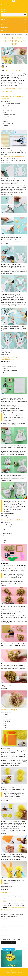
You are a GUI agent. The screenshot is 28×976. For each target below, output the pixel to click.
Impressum (4, 11)
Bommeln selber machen (15, 572)
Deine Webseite (4, 935)
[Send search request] (25, 14)
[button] (25, 19)
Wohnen (3, 24)
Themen (3, 7)
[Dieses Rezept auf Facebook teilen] (10, 70)
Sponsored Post (5, 4)
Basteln (3, 19)
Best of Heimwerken (13, 970)
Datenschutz (8, 972)
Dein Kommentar (4, 918)
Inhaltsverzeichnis (14, 88)
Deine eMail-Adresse (5, 931)
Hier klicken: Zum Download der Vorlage (14, 156)
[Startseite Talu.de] (14, 2)
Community (4, 30)
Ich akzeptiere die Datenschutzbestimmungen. (12, 939)
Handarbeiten (4, 22)
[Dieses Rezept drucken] (19, 70)
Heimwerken (4, 27)
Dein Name (3, 926)
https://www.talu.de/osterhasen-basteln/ (16, 907)
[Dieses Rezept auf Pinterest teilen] (13, 70)
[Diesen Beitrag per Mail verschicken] (16, 70)
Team (19, 970)
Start (2, 34)
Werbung (14, 972)
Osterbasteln (10, 34)
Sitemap (3, 9)
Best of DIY (5, 970)
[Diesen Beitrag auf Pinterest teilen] (6, 70)
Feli (6, 66)
